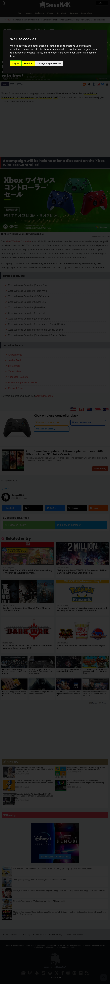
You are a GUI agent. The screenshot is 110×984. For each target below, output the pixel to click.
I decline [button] (28, 63)
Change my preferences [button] (49, 63)
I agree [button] (15, 63)
